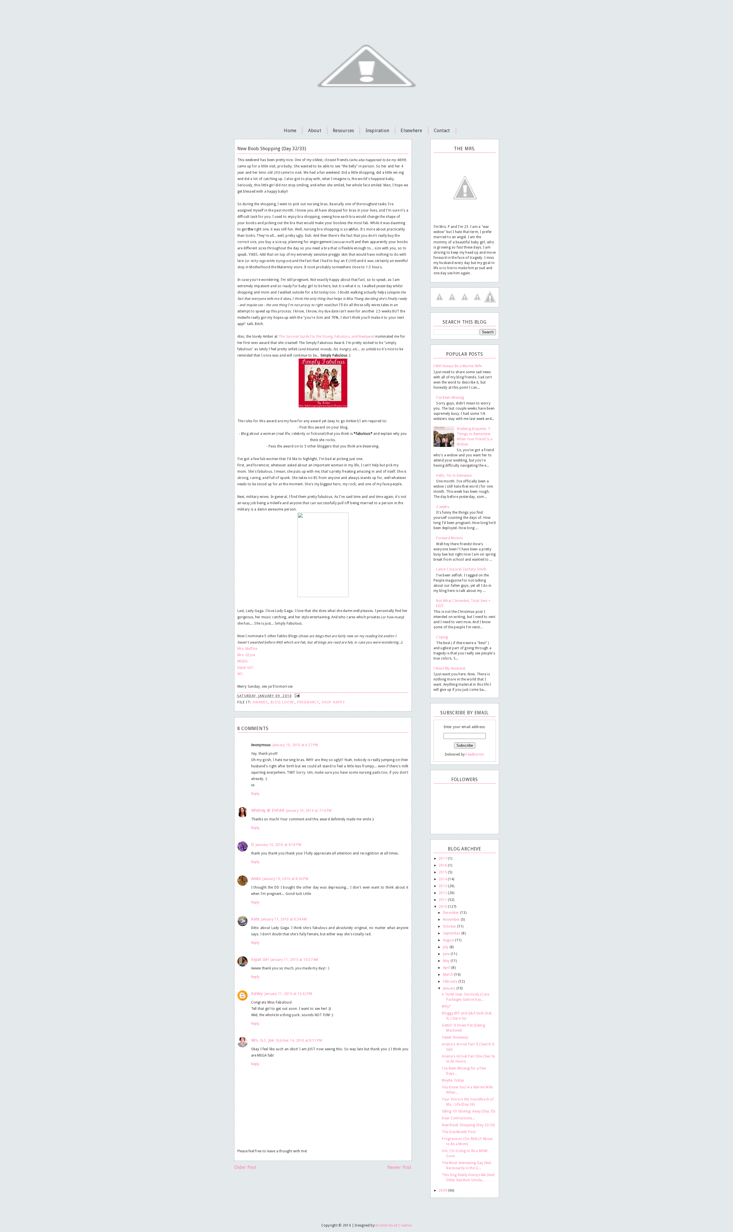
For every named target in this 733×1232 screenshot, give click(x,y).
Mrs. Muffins (247, 649)
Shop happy (333, 702)
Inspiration (377, 130)
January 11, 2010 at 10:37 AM (294, 960)
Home (290, 130)
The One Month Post (458, 1132)
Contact (442, 130)
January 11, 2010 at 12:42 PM (288, 994)
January (449, 988)
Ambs (256, 878)
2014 (443, 879)
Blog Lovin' (283, 702)
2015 (443, 872)
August (449, 940)
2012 (443, 893)
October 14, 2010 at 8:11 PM (299, 1041)
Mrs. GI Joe (246, 655)
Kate (255, 919)
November (452, 920)
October (450, 926)
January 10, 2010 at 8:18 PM (278, 845)
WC (240, 674)
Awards (260, 702)
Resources (343, 130)
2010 (443, 907)
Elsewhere (411, 130)
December (451, 913)
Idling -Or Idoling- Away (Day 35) (468, 1111)
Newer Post (399, 1167)
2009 (443, 1190)
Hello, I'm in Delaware (454, 476)
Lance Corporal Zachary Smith (461, 569)
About (314, 130)
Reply (255, 794)
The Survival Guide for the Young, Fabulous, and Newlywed (327, 337)
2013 (443, 886)
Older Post (245, 1167)
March (448, 975)
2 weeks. (443, 507)
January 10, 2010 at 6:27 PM (295, 745)
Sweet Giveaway (455, 1037)
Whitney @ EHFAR (268, 810)
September (452, 933)
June (447, 954)
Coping (442, 637)
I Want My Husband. (450, 668)
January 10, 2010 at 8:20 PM (285, 879)
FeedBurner (475, 754)
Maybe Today (453, 1080)
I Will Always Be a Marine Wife (458, 366)
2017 (443, 858)
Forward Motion (449, 538)
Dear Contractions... (458, 1118)
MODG (242, 661)
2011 (443, 900)
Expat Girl (245, 668)
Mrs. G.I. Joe (262, 1040)
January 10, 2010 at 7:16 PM (309, 811)
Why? (446, 1006)
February (450, 981)
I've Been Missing (450, 398)
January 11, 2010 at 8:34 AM (283, 919)
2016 (443, 865)
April (447, 968)
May (447, 961)
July (446, 947)
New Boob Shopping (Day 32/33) (468, 1125)
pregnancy (308, 702)
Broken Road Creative (394, 1225)
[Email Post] (297, 696)
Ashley (257, 993)
